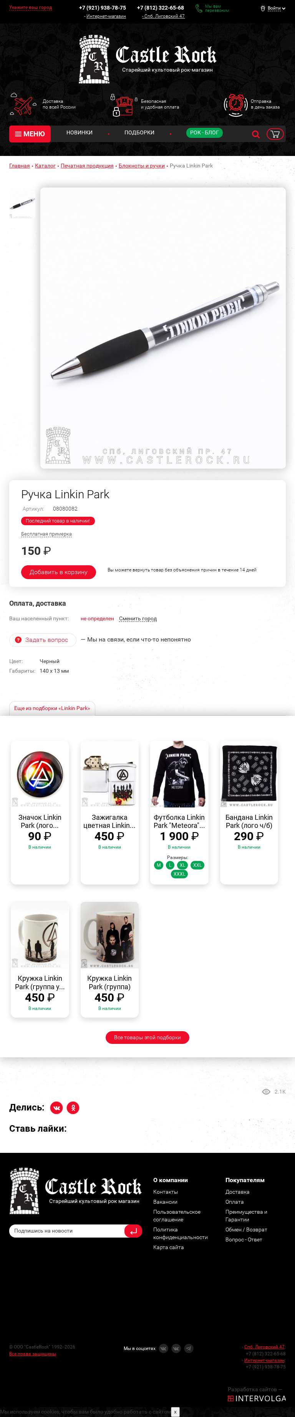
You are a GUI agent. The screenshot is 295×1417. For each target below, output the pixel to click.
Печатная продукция (87, 165)
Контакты (165, 1192)
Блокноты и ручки (142, 165)
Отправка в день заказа (265, 104)
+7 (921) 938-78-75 (102, 8)
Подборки (139, 132)
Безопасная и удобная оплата (160, 104)
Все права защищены (32, 1354)
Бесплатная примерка (46, 534)
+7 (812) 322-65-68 (160, 8)
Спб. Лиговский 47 (164, 16)
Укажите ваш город (30, 7)
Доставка (237, 1192)
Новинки (79, 132)
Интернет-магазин (106, 16)
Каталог (45, 165)
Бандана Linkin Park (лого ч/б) (249, 821)
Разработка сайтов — (255, 1389)
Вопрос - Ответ (243, 1239)
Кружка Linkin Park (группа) (109, 982)
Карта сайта (168, 1247)
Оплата (234, 1202)
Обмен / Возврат (246, 1229)
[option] (163, 328)
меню (34, 134)
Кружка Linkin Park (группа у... (40, 982)
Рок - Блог (204, 132)
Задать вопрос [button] (46, 639)
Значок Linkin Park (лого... (39, 821)
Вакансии (165, 1202)
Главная (19, 165)
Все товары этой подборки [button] (147, 1037)
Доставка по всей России (59, 104)
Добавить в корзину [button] (59, 572)
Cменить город (138, 618)
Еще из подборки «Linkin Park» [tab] (52, 708)
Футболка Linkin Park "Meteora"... (179, 821)
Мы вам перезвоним (217, 8)
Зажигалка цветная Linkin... (109, 821)
